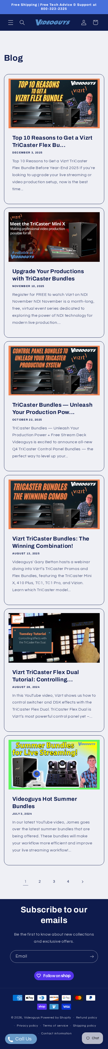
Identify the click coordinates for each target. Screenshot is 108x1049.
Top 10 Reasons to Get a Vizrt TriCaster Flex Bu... (52, 141)
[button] (10, 22)
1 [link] (25, 881)
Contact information (56, 1033)
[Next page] (82, 881)
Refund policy (86, 1017)
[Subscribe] (92, 956)
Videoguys (32, 1017)
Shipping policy (84, 1025)
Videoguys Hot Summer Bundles (44, 802)
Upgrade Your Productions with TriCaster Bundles (48, 274)
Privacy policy (27, 1025)
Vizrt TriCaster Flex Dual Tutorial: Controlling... (45, 676)
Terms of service (55, 1025)
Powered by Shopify (56, 1017)
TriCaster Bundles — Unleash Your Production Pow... (52, 408)
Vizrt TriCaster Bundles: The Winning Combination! (50, 542)
